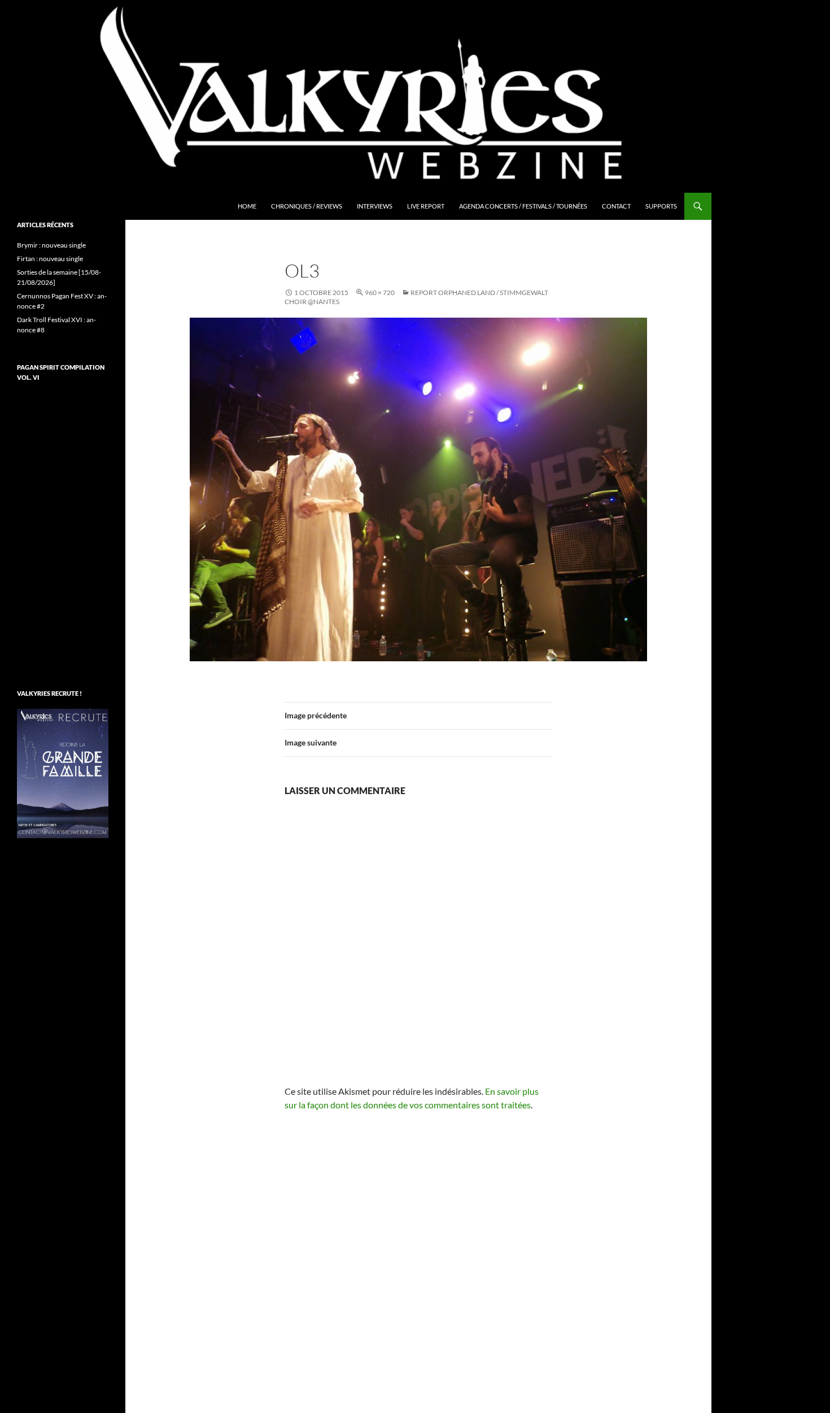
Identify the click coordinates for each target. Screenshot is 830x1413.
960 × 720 (380, 292)
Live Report (425, 206)
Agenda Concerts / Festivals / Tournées (523, 206)
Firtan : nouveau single (50, 258)
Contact (616, 206)
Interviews (374, 206)
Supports (661, 206)
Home (247, 206)
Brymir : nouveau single (51, 245)
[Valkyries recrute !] (62, 772)
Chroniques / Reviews (306, 206)
